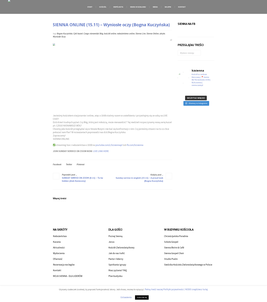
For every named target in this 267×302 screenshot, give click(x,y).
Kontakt (57, 270)
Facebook (57, 164)
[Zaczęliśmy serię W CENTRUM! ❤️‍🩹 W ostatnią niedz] (210, 91)
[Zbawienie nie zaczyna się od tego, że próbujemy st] (182, 91)
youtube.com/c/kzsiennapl (108, 145)
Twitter (69, 164)
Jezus (111, 241)
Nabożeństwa (60, 236)
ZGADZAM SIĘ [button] (142, 297)
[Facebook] (246, 7)
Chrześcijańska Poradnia (176, 236)
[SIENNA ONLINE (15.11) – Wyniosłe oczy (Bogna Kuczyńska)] (112, 76)
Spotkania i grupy (117, 264)
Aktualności (59, 247)
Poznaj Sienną (115, 236)
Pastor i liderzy (115, 258)
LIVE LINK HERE (101, 151)
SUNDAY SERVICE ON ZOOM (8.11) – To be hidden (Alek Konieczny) (82, 179)
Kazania (57, 241)
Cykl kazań (78, 33)
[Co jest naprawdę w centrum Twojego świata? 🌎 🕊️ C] (201, 91)
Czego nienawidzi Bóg (93, 33)
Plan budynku (115, 276)
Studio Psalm (171, 258)
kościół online (110, 33)
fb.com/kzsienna (135, 145)
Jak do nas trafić (116, 253)
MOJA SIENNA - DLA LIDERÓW (67, 276)
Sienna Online (152, 33)
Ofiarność (57, 258)
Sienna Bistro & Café (174, 247)
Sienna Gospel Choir (174, 253)
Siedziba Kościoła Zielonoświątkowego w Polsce (188, 264)
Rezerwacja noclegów (64, 264)
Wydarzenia (59, 253)
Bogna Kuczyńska (64, 33)
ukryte (162, 33)
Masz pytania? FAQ (117, 270)
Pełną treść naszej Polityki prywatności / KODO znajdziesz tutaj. (176, 289)
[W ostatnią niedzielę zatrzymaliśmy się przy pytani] (191, 91)
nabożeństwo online (126, 33)
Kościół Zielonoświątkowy (121, 247)
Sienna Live (140, 33)
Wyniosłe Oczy (59, 36)
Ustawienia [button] (126, 297)
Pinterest (80, 164)
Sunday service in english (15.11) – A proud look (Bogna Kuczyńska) (139, 179)
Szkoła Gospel (171, 241)
